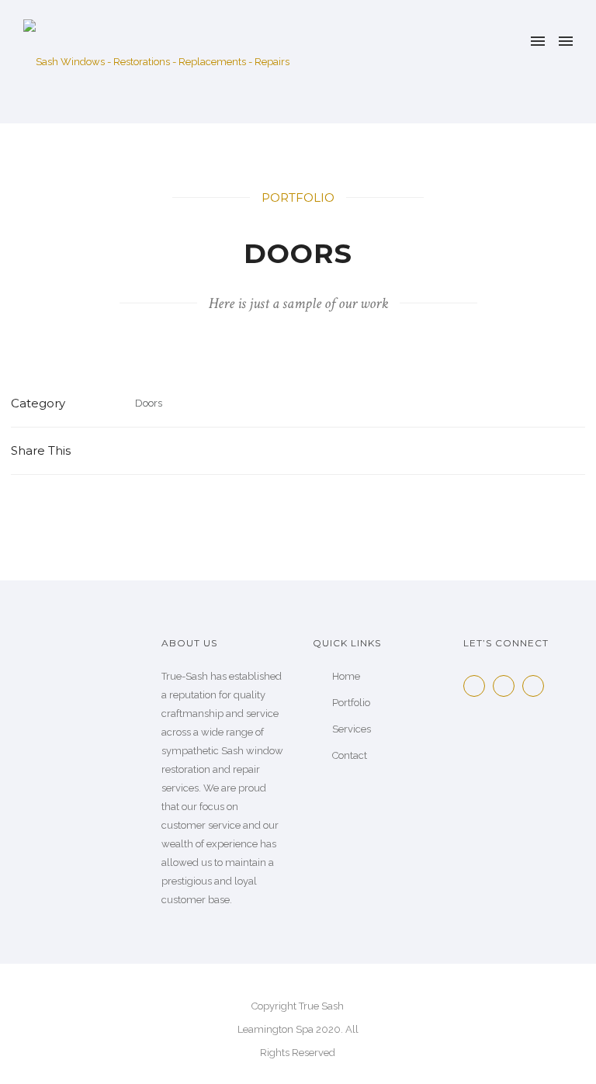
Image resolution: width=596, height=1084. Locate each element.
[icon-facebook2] (478, 686)
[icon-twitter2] (507, 686)
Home (346, 676)
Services (351, 729)
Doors (148, 403)
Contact (349, 755)
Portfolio (351, 702)
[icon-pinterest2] (537, 686)
